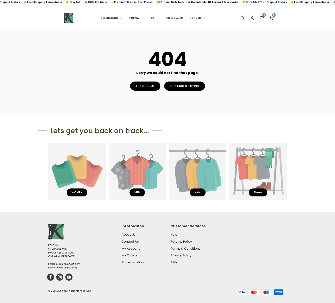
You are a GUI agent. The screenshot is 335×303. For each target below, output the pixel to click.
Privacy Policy (180, 255)
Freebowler (174, 18)
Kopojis (196, 18)
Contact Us (130, 241)
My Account (131, 248)
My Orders (129, 255)
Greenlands (109, 18)
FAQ (173, 262)
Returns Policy (181, 241)
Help (173, 234)
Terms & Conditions (185, 248)
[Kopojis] (68, 18)
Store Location (133, 262)
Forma (134, 18)
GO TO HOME (145, 86)
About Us (128, 234)
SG (152, 18)
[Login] (252, 18)
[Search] (242, 18)
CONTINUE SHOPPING (184, 86)
